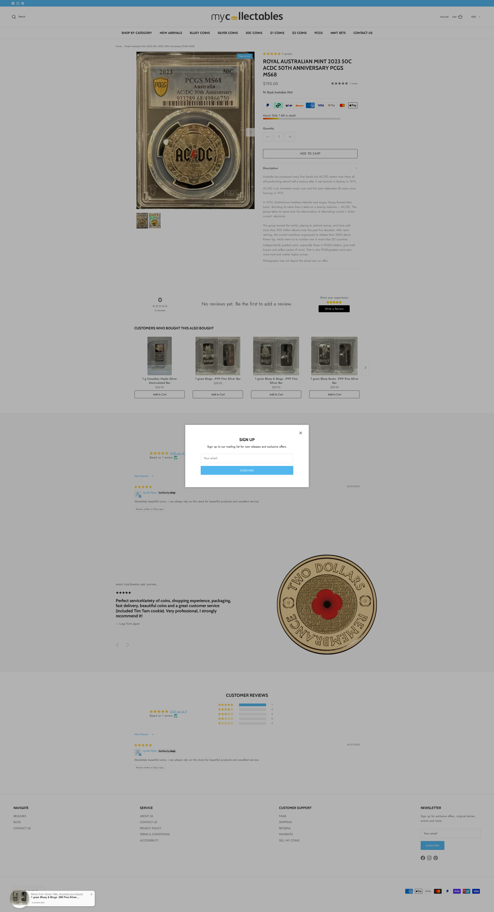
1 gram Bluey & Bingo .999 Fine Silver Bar (55, 897)
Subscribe (247, 470)
